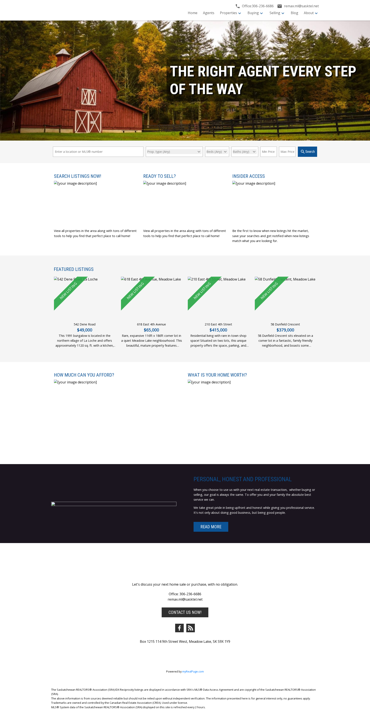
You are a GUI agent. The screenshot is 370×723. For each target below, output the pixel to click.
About (309, 12)
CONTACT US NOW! (185, 612)
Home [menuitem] (192, 12)
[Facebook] (179, 628)
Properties (228, 12)
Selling (275, 12)
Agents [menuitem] (208, 12)
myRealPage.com (193, 671)
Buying (253, 12)
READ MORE (210, 526)
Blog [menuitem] (294, 12)
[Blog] (190, 628)
